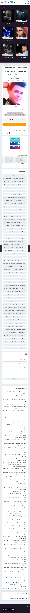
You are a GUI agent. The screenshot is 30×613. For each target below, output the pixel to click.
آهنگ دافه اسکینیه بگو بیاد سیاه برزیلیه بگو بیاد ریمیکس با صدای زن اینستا (14, 203)
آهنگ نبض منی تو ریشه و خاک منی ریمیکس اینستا (15, 188)
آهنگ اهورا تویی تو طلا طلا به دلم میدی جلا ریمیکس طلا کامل (14, 294)
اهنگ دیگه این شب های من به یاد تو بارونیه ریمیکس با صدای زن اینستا (14, 307)
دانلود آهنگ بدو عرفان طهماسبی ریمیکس (18, 422)
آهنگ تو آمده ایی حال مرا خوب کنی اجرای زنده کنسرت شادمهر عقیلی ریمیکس (14, 282)
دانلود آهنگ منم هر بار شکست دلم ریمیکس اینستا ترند (15, 575)
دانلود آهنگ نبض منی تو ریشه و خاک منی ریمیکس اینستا (14, 418)
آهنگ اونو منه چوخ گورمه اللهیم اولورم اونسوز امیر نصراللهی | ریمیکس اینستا (14, 225)
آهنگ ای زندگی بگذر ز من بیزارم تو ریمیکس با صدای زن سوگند (14, 210)
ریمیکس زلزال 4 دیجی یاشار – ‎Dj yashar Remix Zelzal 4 (14, 342)
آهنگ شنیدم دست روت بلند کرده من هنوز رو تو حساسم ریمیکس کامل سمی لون (14, 197)
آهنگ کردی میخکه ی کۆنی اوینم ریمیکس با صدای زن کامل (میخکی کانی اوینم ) (14, 298)
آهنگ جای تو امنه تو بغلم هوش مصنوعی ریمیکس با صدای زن (14, 247)
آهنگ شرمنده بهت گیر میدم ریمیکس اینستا (16, 266)
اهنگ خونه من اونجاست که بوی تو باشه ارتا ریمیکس (15, 272)
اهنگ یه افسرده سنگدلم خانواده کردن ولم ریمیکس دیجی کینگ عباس (14, 263)
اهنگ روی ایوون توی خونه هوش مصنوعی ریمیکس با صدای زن (14, 181)
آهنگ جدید (13, 130)
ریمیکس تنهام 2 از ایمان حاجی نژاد (18, 191)
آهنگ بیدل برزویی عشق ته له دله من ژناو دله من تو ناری (16, 67)
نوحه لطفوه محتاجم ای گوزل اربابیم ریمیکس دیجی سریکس (14, 241)
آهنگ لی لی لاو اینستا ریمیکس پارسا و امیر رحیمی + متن (14, 304)
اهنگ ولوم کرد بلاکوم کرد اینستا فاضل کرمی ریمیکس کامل (14, 339)
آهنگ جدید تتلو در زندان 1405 (19, 254)
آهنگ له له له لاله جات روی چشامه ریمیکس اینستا (15, 276)
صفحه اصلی (11, 609)
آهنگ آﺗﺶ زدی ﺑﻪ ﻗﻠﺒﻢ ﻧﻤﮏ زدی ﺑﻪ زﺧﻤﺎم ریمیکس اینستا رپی (14, 235)
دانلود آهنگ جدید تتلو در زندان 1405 (19, 491)
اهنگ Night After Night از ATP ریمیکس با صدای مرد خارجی (14, 320)
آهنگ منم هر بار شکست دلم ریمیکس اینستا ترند (15, 329)
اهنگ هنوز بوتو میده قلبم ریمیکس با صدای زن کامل (15, 285)
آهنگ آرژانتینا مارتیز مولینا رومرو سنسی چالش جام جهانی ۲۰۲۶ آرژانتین (14, 213)
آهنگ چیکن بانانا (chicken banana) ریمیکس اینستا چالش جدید (14, 222)
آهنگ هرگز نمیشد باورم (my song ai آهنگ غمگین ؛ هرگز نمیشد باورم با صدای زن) (14, 178)
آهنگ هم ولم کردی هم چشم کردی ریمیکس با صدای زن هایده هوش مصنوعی (14, 288)
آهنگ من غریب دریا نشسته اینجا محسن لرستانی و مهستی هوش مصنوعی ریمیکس (14, 200)
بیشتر (5, 8)
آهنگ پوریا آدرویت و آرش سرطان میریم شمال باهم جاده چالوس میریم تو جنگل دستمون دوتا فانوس (14, 313)
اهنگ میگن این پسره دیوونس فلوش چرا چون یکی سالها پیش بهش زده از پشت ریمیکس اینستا (14, 301)
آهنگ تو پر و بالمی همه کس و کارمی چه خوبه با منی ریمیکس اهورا (14, 291)
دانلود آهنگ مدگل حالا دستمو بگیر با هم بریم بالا (15, 115)
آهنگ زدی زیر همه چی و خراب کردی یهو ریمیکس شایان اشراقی (14, 216)
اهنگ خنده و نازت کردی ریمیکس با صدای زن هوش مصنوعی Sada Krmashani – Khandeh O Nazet (14, 335)
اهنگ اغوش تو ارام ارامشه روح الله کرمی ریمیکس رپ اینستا (14, 228)
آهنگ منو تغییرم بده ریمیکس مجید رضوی (17, 175)
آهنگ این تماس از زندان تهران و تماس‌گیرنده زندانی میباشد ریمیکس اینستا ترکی (14, 244)
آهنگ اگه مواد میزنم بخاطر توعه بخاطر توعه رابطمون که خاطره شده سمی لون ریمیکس (14, 269)
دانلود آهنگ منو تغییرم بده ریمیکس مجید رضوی (16, 404)
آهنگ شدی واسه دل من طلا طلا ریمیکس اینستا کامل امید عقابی (14, 326)
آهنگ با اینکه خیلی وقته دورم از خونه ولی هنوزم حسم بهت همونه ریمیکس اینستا (14, 232)
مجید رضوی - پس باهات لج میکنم (18, 345)
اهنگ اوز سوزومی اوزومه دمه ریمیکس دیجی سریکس (15, 332)
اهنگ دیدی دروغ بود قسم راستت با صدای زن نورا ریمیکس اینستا (14, 317)
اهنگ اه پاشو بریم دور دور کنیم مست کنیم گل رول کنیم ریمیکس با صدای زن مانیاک (14, 206)
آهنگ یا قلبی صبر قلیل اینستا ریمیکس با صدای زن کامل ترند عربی (14, 323)
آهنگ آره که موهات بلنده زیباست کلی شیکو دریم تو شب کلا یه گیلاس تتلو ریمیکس (14, 238)
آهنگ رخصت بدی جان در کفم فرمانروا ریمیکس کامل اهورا (14, 219)
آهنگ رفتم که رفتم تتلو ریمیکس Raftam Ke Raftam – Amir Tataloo (14, 250)
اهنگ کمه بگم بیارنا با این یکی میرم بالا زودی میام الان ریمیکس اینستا (14, 260)
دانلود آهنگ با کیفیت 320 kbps (14, 124)
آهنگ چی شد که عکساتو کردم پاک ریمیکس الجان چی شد (14, 257)
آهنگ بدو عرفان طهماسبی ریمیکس (18, 194)
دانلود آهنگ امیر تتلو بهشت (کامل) (15, 113)
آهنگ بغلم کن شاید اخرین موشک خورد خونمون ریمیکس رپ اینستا (14, 184)
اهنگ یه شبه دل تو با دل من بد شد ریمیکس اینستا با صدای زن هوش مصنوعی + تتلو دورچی (14, 310)
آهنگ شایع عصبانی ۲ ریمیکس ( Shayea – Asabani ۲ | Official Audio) (14, 279)
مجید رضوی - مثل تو (21, 348)
